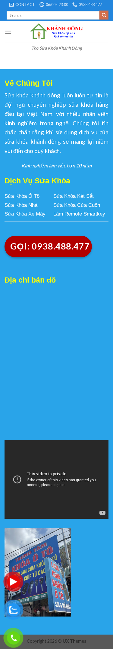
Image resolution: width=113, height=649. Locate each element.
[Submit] (103, 15)
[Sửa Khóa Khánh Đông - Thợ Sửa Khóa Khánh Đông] (56, 31)
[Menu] (8, 31)
